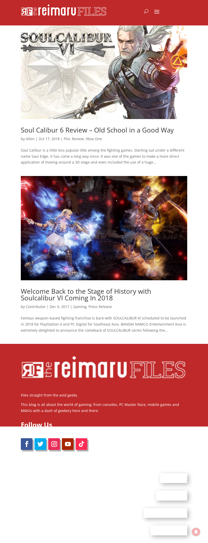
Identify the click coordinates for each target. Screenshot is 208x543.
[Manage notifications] (196, 532)
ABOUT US (173, 477)
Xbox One (94, 138)
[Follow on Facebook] (26, 444)
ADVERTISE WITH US (165, 512)
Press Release (100, 306)
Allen (30, 138)
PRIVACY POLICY (169, 530)
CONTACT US (171, 495)
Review (78, 138)
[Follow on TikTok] (81, 444)
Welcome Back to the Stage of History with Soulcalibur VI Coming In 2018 (86, 294)
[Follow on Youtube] (68, 444)
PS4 (67, 138)
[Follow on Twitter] (40, 444)
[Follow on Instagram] (54, 444)
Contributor (36, 306)
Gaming (79, 306)
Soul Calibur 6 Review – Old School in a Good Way (97, 130)
